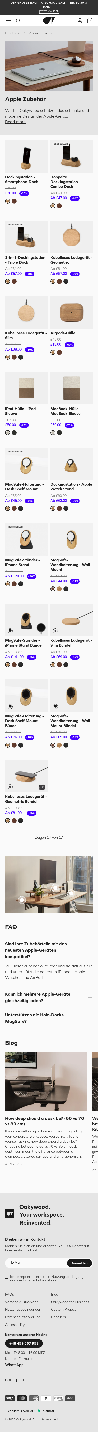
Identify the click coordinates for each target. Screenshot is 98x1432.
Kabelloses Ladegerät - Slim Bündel (71, 642)
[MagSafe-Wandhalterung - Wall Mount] (71, 539)
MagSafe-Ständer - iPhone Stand (22, 562)
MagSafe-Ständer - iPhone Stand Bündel (24, 642)
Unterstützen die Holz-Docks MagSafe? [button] (34, 1018)
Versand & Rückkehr (21, 1302)
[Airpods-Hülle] (71, 312)
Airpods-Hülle (62, 333)
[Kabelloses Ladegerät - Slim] (26, 312)
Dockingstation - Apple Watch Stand (71, 486)
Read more (15, 122)
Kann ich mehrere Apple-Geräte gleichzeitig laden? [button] (37, 997)
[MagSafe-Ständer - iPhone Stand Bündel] (26, 620)
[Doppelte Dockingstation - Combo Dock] (71, 156)
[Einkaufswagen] (90, 21)
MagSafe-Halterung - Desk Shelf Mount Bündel (24, 721)
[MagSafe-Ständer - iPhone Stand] (26, 539)
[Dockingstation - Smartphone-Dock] (26, 156)
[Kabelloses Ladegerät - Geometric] (71, 237)
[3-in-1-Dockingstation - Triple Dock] (26, 237)
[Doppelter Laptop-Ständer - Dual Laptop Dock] (71, 893)
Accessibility (15, 1325)
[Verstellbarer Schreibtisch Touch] (22, 900)
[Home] (49, 20)
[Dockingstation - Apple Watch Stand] (71, 464)
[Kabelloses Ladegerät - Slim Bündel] (71, 620)
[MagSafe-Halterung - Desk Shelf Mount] (26, 464)
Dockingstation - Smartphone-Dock (21, 179)
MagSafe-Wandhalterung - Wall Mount (70, 565)
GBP (8, 1380)
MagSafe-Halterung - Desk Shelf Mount (24, 486)
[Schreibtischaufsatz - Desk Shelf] (55, 888)
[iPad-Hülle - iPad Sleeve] (26, 388)
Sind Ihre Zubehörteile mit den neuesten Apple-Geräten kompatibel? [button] (36, 950)
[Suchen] (18, 20)
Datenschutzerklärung (22, 1317)
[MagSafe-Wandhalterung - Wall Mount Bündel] (71, 695)
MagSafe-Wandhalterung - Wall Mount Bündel (70, 721)
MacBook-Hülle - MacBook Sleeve (65, 411)
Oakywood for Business (70, 1302)
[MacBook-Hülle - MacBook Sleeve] (71, 388)
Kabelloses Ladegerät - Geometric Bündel (26, 798)
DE (23, 1380)
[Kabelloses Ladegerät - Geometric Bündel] (26, 776)
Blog (54, 1295)
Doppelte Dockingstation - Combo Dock (65, 182)
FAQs (9, 1295)
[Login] (80, 21)
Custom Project (63, 1310)
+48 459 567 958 (24, 1343)
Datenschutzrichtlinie (40, 1280)
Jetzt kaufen (49, 11)
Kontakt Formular (19, 1359)
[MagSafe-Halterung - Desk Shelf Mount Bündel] (26, 695)
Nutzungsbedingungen (69, 1277)
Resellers (58, 1317)
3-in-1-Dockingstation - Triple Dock (25, 259)
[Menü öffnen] (8, 21)
